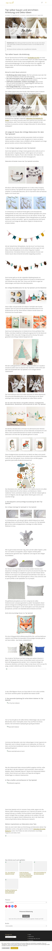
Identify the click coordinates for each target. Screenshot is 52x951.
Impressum (30, 940)
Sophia (8, 15)
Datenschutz (31, 936)
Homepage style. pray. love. (34, 938)
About (29, 934)
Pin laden (26, 916)
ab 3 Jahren (22, 15)
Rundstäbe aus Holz (33, 57)
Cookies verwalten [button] (5, 948)
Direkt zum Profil (39, 919)
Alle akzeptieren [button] (14, 948)
